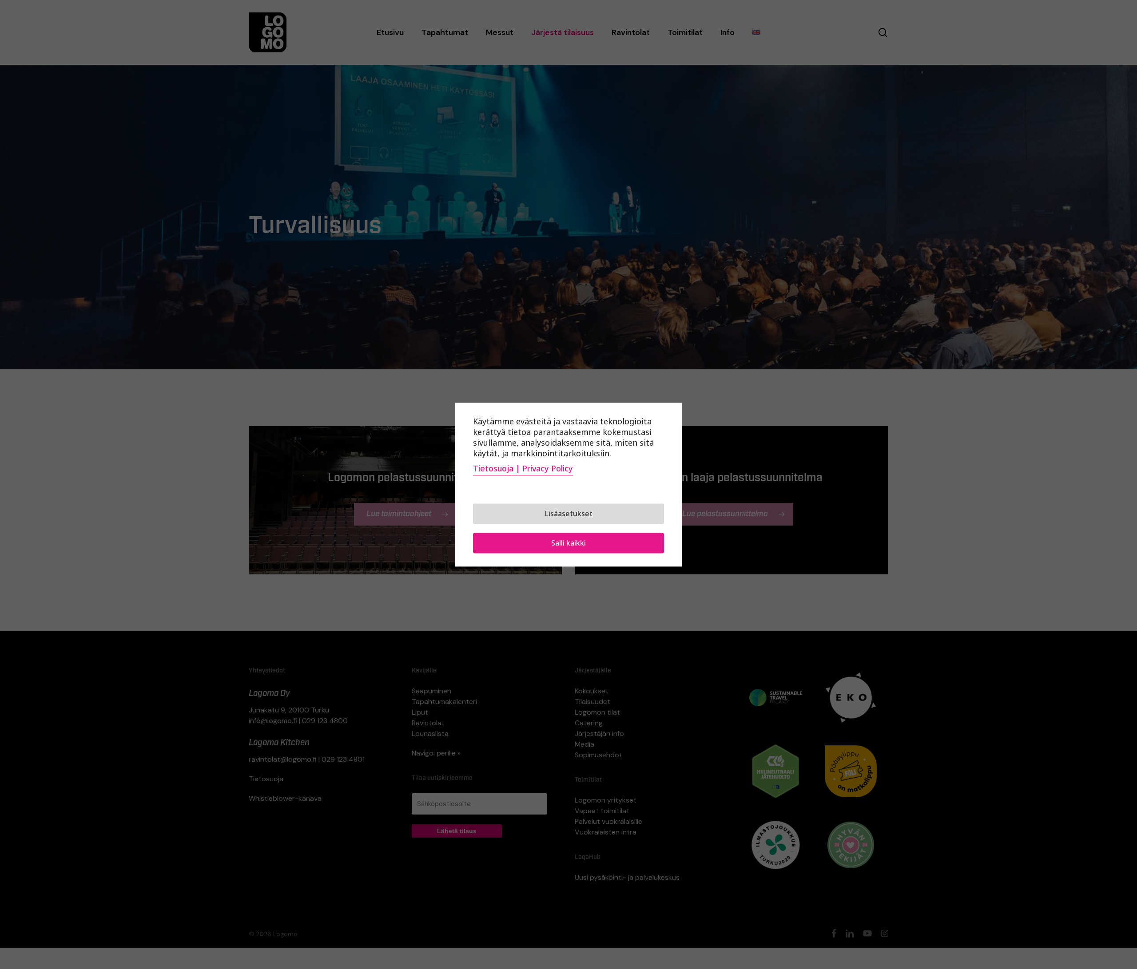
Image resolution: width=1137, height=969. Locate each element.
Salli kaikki (568, 543)
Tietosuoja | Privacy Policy (523, 468)
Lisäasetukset (568, 513)
